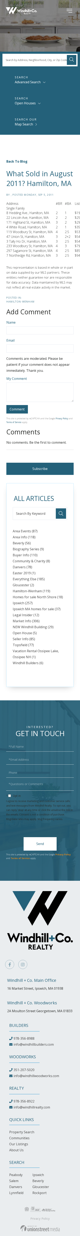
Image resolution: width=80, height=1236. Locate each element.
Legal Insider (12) (26, 615)
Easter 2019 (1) (24, 573)
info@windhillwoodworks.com (36, 1076)
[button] (71, 60)
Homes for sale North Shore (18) (38, 597)
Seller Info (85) (24, 639)
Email (10, 340)
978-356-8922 (24, 1101)
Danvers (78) (22, 567)
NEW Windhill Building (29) (33, 627)
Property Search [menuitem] (21, 1132)
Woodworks (22, 1057)
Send (40, 843)
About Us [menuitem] (16, 1150)
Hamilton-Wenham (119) (31, 591)
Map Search (24, 124)
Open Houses (25, 103)
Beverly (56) (22, 543)
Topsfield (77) (23, 645)
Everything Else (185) (29, 579)
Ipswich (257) (23, 603)
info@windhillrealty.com (32, 1107)
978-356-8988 (24, 1038)
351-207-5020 (24, 1070)
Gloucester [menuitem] (40, 1187)
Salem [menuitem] (13, 1181)
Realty (16, 1088)
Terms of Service (13, 422)
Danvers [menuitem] (15, 1187)
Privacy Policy (62, 418)
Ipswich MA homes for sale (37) (37, 609)
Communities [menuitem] (19, 1138)
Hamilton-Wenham (20, 301)
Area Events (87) (25, 531)
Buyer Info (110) (25, 555)
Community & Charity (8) (31, 561)
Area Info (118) (24, 537)
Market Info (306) (26, 621)
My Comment (16, 378)
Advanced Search (28, 82)
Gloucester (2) (23, 585)
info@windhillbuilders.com (34, 1044)
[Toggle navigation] (63, 11)
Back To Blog (16, 161)
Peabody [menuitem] (16, 1175)
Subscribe (40, 468)
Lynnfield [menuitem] (16, 1193)
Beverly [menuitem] (38, 1181)
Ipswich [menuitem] (38, 1175)
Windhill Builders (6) (28, 663)
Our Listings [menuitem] (18, 1144)
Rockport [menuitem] (39, 1193)
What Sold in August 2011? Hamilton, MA (39, 178)
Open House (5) (25, 633)
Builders (18, 1025)
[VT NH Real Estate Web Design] (40, 1228)
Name (11, 322)
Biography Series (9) (28, 549)
